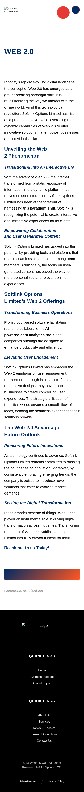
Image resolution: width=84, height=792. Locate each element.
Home (42, 670)
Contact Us (44, 740)
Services (44, 721)
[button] (19, 574)
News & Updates (44, 728)
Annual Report (41, 683)
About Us (44, 715)
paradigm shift (42, 208)
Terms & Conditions (44, 734)
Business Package (41, 676)
